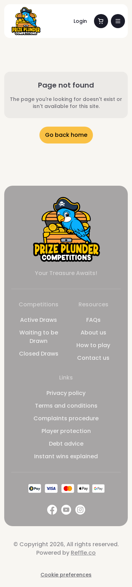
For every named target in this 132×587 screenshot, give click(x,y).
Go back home (66, 135)
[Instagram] (80, 510)
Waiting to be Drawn (38, 336)
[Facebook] (52, 510)
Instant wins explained (66, 456)
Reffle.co (83, 553)
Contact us (93, 358)
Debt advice (66, 444)
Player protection (66, 431)
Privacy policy (66, 393)
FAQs (93, 320)
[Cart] (101, 21)
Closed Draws (38, 354)
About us (93, 332)
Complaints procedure (66, 418)
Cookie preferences (66, 574)
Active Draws (38, 320)
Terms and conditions (66, 406)
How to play (93, 345)
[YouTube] (66, 510)
